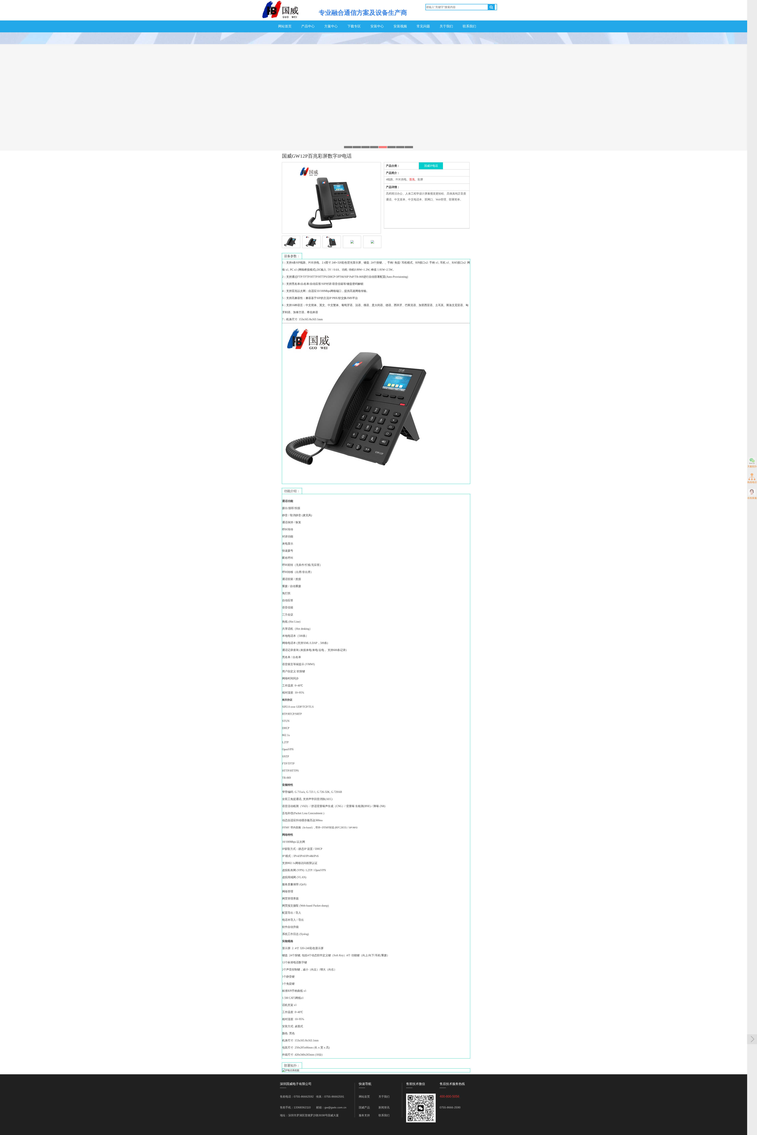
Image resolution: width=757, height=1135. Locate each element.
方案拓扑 (752, 466)
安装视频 (400, 26)
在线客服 (752, 498)
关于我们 (446, 26)
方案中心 (331, 26)
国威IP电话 (431, 165)
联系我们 (469, 26)
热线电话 (752, 482)
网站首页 (285, 26)
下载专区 (354, 26)
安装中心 (377, 26)
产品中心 (308, 26)
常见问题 (423, 26)
